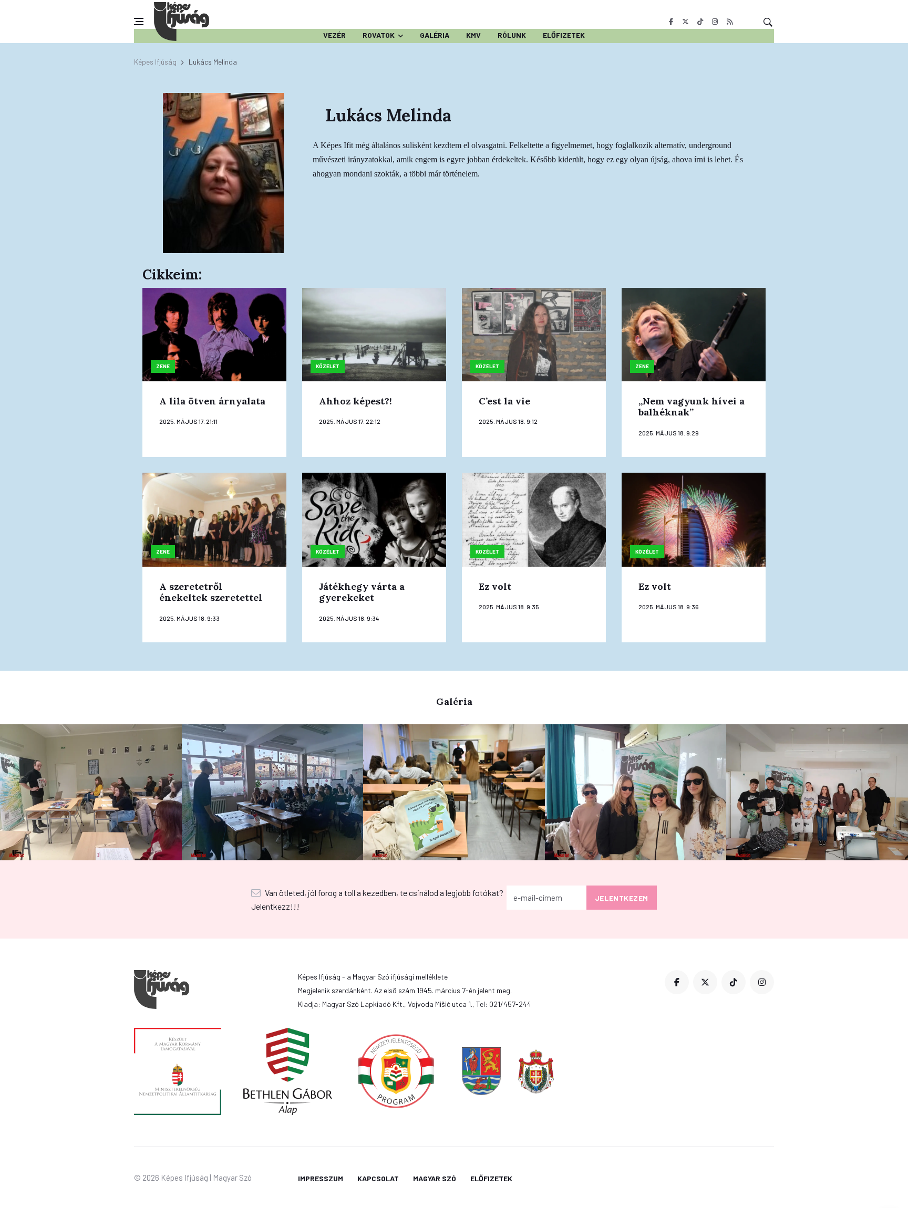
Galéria (434, 34)
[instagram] (714, 21)
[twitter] (685, 21)
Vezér (334, 34)
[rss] (729, 21)
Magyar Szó (434, 1178)
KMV (473, 34)
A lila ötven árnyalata (212, 401)
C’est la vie (504, 401)
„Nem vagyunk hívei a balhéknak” (691, 407)
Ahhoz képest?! (355, 401)
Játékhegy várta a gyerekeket (362, 592)
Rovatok (379, 34)
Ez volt (495, 586)
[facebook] (670, 21)
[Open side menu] (138, 21)
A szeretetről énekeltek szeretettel (210, 592)
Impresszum (320, 1178)
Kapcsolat (378, 1178)
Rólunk (512, 34)
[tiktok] (700, 21)
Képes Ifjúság (155, 61)
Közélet (327, 366)
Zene (163, 366)
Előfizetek (564, 34)
